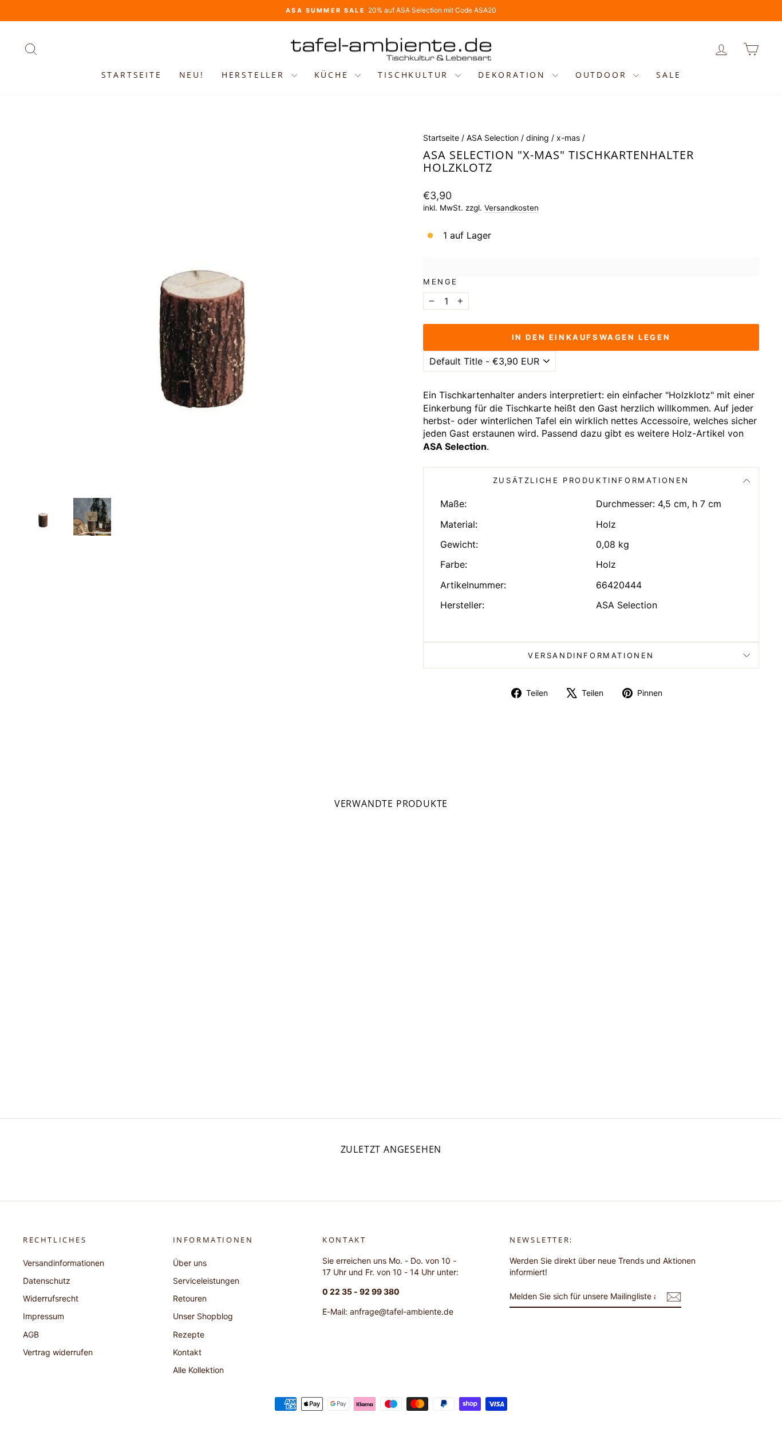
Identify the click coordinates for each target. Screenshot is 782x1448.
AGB (31, 1334)
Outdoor (602, 74)
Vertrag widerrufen (58, 1352)
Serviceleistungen (206, 1280)
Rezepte (188, 1334)
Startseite (131, 74)
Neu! (191, 74)
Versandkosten (511, 207)
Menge (440, 281)
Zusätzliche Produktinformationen (591, 480)
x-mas (568, 138)
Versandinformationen (591, 655)
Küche (333, 74)
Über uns (190, 1263)
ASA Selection (493, 138)
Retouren (190, 1298)
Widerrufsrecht (50, 1298)
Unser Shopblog (203, 1316)
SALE (668, 74)
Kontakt (187, 1352)
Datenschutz (46, 1280)
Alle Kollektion (198, 1370)
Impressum (43, 1316)
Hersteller (255, 74)
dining (537, 138)
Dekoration (514, 74)
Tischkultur (415, 74)
